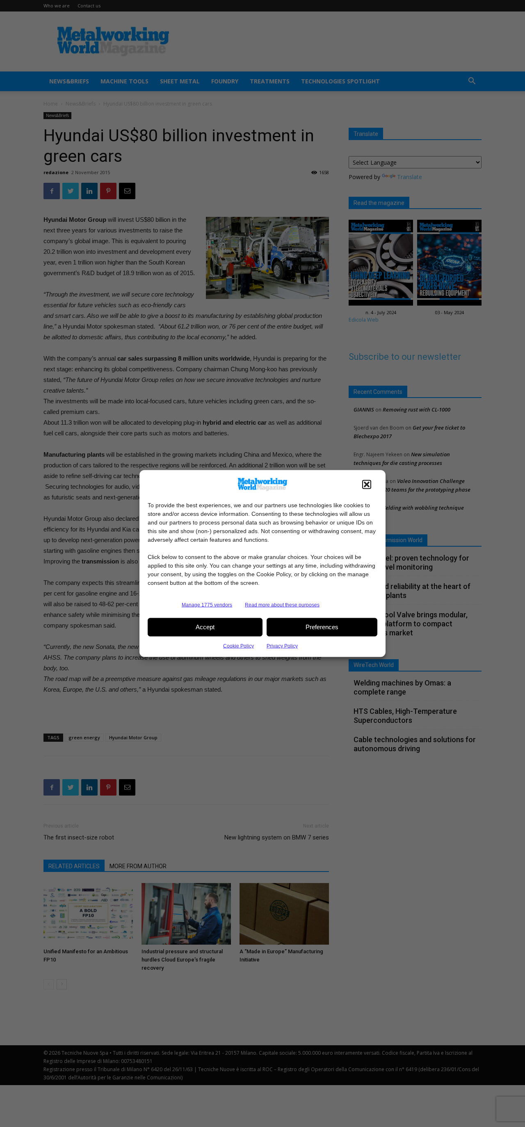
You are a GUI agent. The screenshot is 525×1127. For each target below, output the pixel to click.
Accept (205, 626)
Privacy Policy (282, 646)
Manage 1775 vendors (207, 604)
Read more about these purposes (282, 604)
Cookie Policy (238, 646)
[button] (367, 484)
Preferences (322, 626)
